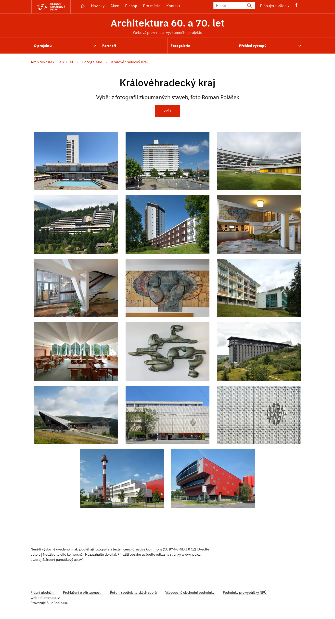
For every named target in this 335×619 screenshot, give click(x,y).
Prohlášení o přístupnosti (82, 592)
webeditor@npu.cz (45, 597)
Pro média (151, 5)
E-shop (131, 5)
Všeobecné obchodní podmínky (190, 592)
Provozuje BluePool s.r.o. (49, 602)
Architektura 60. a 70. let (168, 22)
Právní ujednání (43, 592)
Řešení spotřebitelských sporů (133, 592)
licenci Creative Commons (141, 549)
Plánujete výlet (273, 5)
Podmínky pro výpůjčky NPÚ (245, 592)
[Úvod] (82, 5)
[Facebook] (296, 6)
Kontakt (173, 5)
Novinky (97, 5)
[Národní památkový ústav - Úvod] (51, 7)
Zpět (167, 111)
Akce (114, 5)
